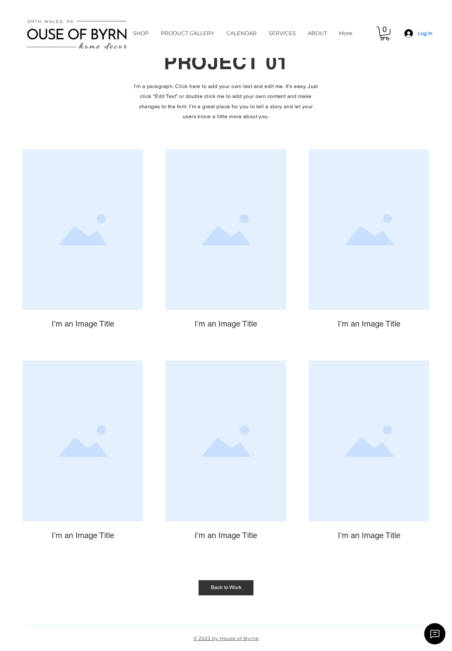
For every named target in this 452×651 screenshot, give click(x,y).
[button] (385, 33)
